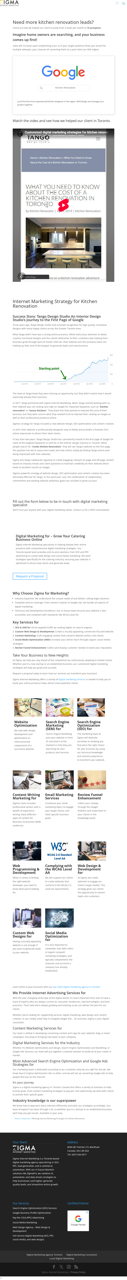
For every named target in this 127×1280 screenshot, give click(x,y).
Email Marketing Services (59, 796)
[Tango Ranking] (63, 386)
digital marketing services (72, 679)
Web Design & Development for (89, 869)
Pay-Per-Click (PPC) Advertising (28, 1217)
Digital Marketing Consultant (81, 1254)
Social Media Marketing (25, 1222)
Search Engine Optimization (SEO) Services (35, 1208)
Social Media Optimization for (56, 936)
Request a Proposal (30, 576)
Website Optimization (25, 723)
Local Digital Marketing (62, 1258)
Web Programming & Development (26, 869)
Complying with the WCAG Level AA (58, 869)
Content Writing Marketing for (26, 796)
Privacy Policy (78, 1272)
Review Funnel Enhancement (90, 796)
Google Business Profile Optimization (32, 1212)
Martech (49, 1169)
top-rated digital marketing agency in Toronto (76, 986)
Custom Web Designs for (23, 934)
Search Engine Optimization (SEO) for (89, 725)
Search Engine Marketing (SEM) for (57, 725)
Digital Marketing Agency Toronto (44, 1254)
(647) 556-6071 (79, 1154)
